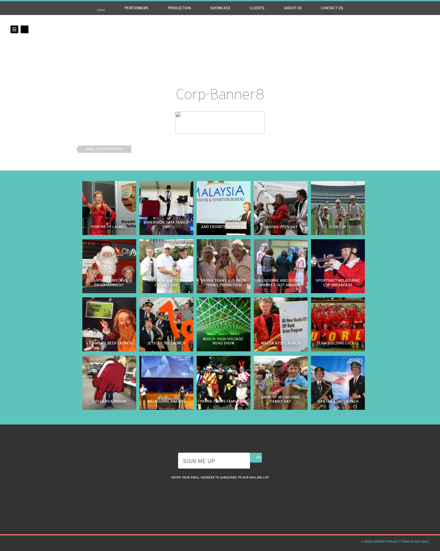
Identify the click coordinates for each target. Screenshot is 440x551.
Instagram (405, 29)
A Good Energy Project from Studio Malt (395, 541)
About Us (293, 8)
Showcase (220, 8)
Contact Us (332, 8)
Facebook (415, 29)
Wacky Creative (220, 41)
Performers (136, 8)
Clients (257, 8)
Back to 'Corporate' (104, 149)
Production (179, 8)
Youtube (426, 29)
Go (258, 457)
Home (101, 10)
